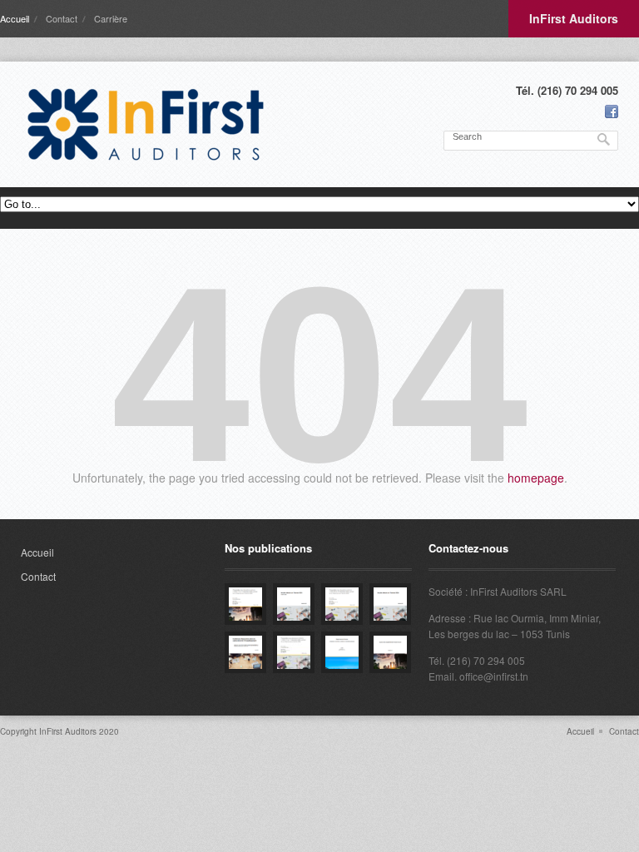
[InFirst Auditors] (145, 124)
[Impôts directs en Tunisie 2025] (294, 604)
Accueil (14, 18)
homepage (536, 477)
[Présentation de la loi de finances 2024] (294, 652)
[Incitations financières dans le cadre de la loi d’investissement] (245, 652)
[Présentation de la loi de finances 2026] (245, 604)
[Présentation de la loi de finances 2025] (342, 604)
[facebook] (611, 111)
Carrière (110, 18)
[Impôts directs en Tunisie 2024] (390, 604)
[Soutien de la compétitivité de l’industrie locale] (390, 652)
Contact (61, 18)
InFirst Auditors (573, 18)
